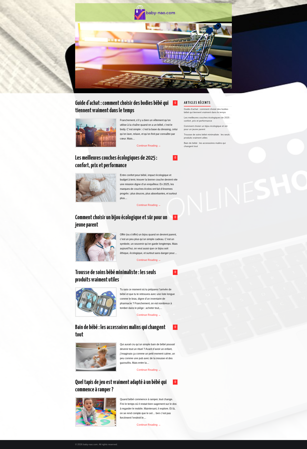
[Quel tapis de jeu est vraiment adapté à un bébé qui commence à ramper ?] (96, 412)
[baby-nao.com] (153, 12)
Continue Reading (149, 145)
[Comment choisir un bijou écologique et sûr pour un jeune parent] (96, 247)
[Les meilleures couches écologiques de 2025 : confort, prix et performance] (96, 188)
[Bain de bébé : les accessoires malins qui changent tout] (96, 357)
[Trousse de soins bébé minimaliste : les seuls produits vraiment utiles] (96, 302)
